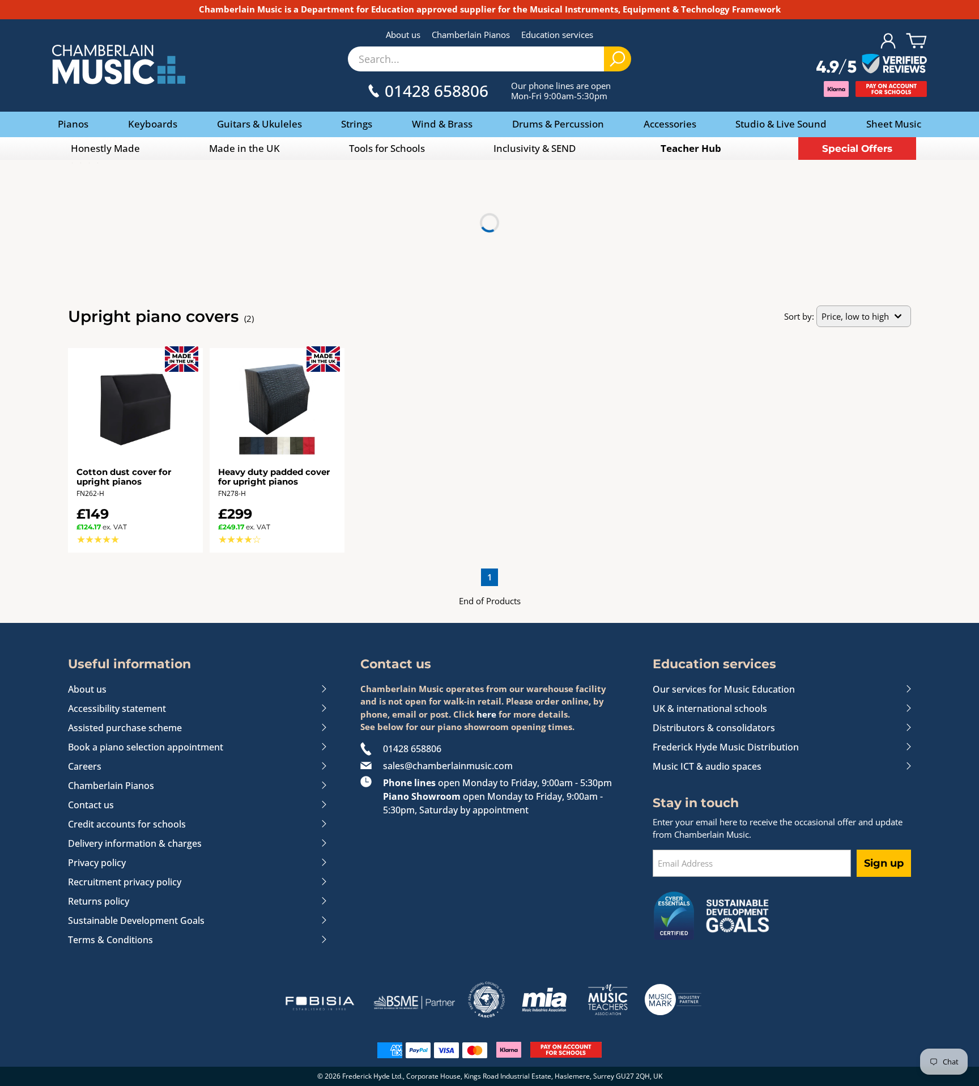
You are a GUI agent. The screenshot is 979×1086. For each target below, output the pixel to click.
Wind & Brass (442, 123)
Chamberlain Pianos (471, 34)
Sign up (884, 863)
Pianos (73, 123)
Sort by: (799, 316)
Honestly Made (105, 148)
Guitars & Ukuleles (259, 123)
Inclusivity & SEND (534, 148)
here (486, 714)
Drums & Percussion (558, 123)
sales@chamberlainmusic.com (448, 765)
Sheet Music (893, 123)
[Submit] (617, 58)
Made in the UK (244, 148)
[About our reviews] (871, 64)
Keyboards (152, 123)
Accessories (670, 123)
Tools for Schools (387, 148)
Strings (356, 123)
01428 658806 (412, 749)
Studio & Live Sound (781, 123)
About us (403, 34)
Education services (557, 34)
